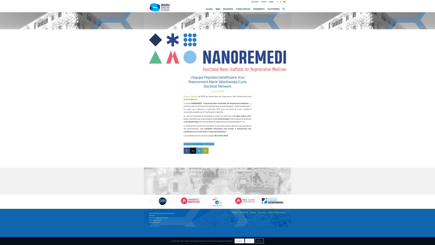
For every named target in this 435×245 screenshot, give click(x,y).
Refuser (249, 241)
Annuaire (253, 212)
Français (264, 1)
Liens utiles (255, 1)
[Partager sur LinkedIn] (199, 151)
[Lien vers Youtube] (284, 1)
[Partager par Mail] (205, 151)
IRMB (242, 122)
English (271, 1)
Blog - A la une (162, 20)
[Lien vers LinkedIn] (281, 1)
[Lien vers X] (277, 1)
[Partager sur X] (193, 151)
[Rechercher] (283, 7)
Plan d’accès (244, 212)
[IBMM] (160, 7)
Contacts (235, 212)
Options (259, 241)
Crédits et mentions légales (276, 212)
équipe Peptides (191, 96)
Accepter (239, 241)
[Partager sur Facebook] (187, 151)
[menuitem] (255, 1)
